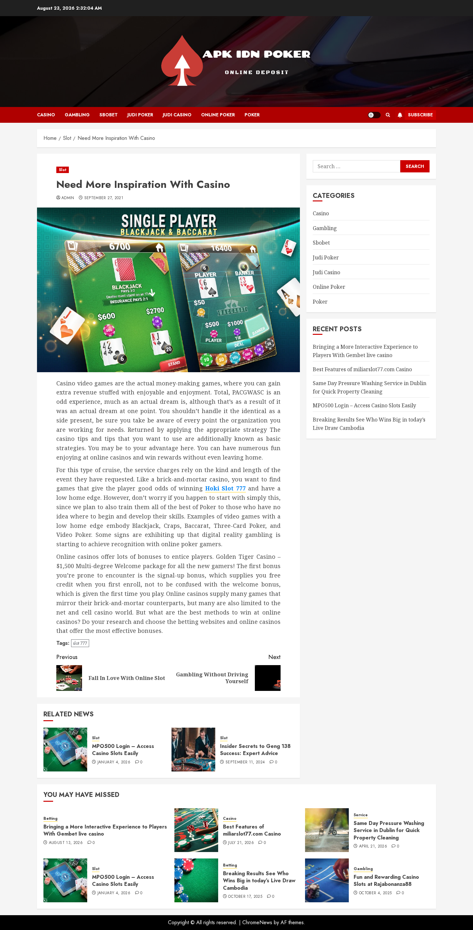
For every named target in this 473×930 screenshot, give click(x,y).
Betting (50, 818)
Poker (252, 114)
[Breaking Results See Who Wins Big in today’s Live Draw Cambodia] (196, 880)
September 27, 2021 (103, 198)
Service (361, 815)
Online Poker (218, 114)
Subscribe (420, 114)
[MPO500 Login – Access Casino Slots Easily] (65, 749)
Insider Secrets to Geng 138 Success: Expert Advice (255, 749)
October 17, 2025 (245, 896)
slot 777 (80, 643)
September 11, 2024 (245, 762)
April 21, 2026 (373, 846)
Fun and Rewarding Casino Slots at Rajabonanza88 (386, 880)
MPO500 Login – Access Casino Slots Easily (123, 749)
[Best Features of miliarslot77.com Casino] (196, 830)
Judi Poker (140, 114)
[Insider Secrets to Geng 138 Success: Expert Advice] (193, 749)
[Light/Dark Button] (374, 115)
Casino (46, 114)
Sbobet (108, 114)
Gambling (77, 114)
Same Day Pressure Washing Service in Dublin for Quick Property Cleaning (389, 830)
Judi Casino (177, 114)
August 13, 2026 (66, 843)
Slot (62, 170)
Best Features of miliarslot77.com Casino (362, 369)
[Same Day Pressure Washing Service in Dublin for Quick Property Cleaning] (327, 830)
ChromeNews (257, 922)
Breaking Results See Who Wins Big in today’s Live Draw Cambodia (259, 881)
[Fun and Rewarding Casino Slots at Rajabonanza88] (327, 880)
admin (67, 198)
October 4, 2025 (375, 893)
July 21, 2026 (241, 843)
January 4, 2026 (113, 762)
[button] (388, 115)
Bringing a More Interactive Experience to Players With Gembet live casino (365, 351)
